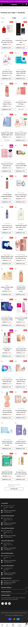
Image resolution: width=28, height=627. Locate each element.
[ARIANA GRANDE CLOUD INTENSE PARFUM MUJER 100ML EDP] (7, 245)
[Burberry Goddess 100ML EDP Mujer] (7, 276)
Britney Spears (7, 316)
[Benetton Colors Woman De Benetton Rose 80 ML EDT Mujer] (21, 121)
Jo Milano (21, 439)
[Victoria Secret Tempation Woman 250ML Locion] (7, 91)
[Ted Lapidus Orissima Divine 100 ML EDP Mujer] (21, 460)
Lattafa (7, 193)
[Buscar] (5, 4)
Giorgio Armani (7, 162)
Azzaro (21, 378)
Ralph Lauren (21, 69)
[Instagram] (6, 603)
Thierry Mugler (21, 347)
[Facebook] (2, 603)
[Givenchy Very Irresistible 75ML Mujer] (21, 306)
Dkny (21, 162)
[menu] (1, 4)
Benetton (21, 131)
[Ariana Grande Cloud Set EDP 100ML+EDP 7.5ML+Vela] (7, 430)
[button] (13, 18)
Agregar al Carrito (7, 48)
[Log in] (23, 4)
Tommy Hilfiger (7, 347)
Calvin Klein (7, 69)
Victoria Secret (7, 100)
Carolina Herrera (21, 254)
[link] (7, 625)
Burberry (7, 285)
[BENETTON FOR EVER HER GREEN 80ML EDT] (7, 460)
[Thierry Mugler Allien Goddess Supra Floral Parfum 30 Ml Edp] (21, 337)
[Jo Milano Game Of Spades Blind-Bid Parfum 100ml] (21, 430)
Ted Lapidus (21, 470)
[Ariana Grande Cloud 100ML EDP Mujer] (7, 368)
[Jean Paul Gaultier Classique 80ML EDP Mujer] (7, 399)
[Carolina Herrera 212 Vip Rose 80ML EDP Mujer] (21, 245)
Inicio (2, 7)
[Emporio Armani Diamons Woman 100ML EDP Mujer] (21, 183)
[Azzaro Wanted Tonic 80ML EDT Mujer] (21, 368)
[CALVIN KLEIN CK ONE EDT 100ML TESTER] (21, 214)
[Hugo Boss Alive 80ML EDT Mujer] (21, 91)
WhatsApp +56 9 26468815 (9, 510)
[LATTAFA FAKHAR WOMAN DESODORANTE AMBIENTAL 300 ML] (7, 183)
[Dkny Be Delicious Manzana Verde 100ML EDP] (21, 152)
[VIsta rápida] (2, 22)
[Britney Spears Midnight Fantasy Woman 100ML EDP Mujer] (7, 306)
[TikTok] (9, 603)
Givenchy (21, 316)
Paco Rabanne (21, 408)
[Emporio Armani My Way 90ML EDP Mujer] (7, 152)
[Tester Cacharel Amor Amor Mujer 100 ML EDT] (7, 29)
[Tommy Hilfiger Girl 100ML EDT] (7, 337)
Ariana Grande (7, 254)
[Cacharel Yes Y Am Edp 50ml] (21, 29)
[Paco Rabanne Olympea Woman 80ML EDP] (21, 399)
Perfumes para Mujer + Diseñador (10, 7)
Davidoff (7, 131)
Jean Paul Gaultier (7, 408)
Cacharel (7, 38)
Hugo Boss (21, 100)
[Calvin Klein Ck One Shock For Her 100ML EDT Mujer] (7, 60)
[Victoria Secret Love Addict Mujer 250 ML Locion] (7, 214)
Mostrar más (14, 489)
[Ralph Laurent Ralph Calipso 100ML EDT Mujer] (21, 60)
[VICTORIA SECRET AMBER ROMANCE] (21, 276)
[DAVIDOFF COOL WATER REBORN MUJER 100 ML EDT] (7, 121)
